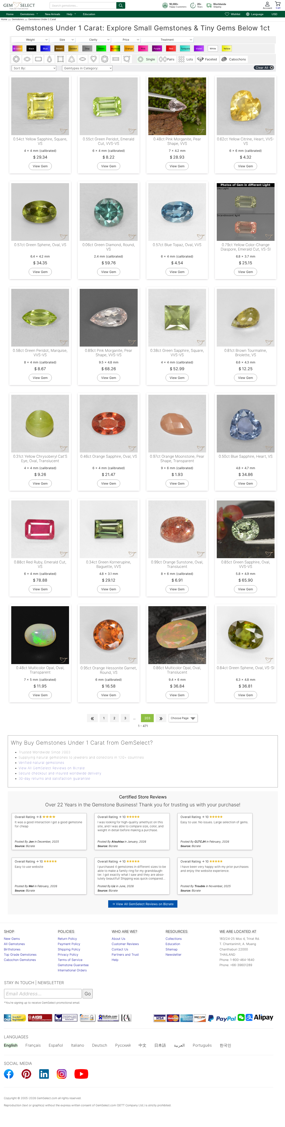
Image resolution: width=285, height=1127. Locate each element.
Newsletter (173, 954)
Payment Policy (69, 944)
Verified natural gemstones (41, 763)
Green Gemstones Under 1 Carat (101, 49)
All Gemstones (14, 944)
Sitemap (172, 949)
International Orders (72, 970)
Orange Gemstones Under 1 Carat (129, 49)
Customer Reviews (125, 944)
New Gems (12, 939)
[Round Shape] (16, 59)
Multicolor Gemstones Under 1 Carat (115, 49)
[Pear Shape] (49, 59)
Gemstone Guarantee (73, 965)
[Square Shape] (60, 59)
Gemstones (29, 14)
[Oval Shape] (27, 59)
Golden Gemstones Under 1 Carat (73, 49)
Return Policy (67, 939)
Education (89, 14)
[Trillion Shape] (71, 59)
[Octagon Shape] (38, 59)
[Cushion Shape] (105, 59)
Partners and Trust (125, 954)
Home (10, 14)
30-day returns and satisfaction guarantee (54, 778)
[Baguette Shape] (116, 59)
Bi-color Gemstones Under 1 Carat (17, 49)
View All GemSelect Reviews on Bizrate (52, 768)
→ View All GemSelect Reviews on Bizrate (143, 904)
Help (71, 14)
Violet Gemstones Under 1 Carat (199, 49)
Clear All (262, 68)
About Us (118, 939)
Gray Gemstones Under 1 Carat (87, 49)
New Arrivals (52, 14)
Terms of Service (70, 960)
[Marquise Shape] (83, 59)
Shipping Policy (69, 949)
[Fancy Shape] (127, 59)
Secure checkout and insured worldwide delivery (60, 773)
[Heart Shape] (94, 59)
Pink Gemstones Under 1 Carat (143, 49)
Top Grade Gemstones (20, 954)
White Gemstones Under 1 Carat (213, 49)
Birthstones (12, 949)
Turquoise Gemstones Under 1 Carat (185, 49)
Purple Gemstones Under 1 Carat (157, 49)
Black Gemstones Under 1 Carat (31, 49)
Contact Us (120, 949)
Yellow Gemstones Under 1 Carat (227, 49)
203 (147, 718)
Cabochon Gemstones (20, 960)
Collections (174, 939)
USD (274, 14)
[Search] (120, 5)
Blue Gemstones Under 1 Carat (45, 49)
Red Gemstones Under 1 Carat (171, 49)
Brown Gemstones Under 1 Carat (59, 49)
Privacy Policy (68, 954)
